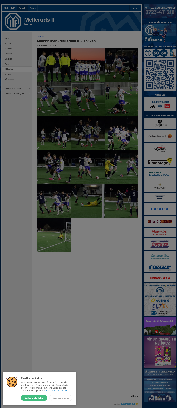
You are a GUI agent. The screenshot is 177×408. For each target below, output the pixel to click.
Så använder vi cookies (55, 390)
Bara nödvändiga (61, 398)
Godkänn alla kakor (34, 398)
